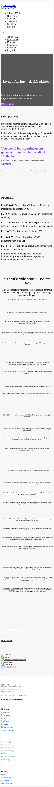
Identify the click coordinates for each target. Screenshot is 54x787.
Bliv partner (12, 16)
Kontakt (11, 18)
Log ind (11, 26)
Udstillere (11, 24)
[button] (7, 104)
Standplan (12, 21)
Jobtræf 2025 (13, 13)
